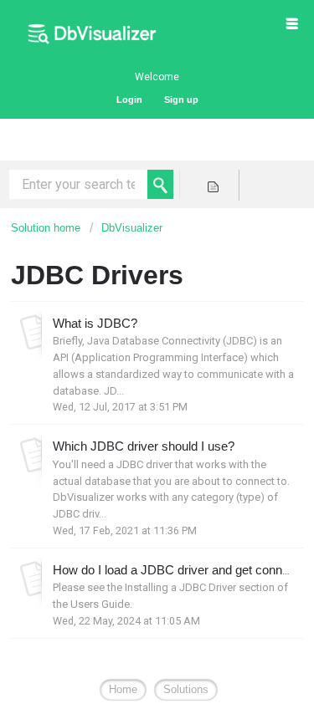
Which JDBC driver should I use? (143, 446)
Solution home (47, 228)
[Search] (160, 184)
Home (123, 689)
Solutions (185, 689)
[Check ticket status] (213, 185)
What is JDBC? (95, 323)
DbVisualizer (131, 228)
